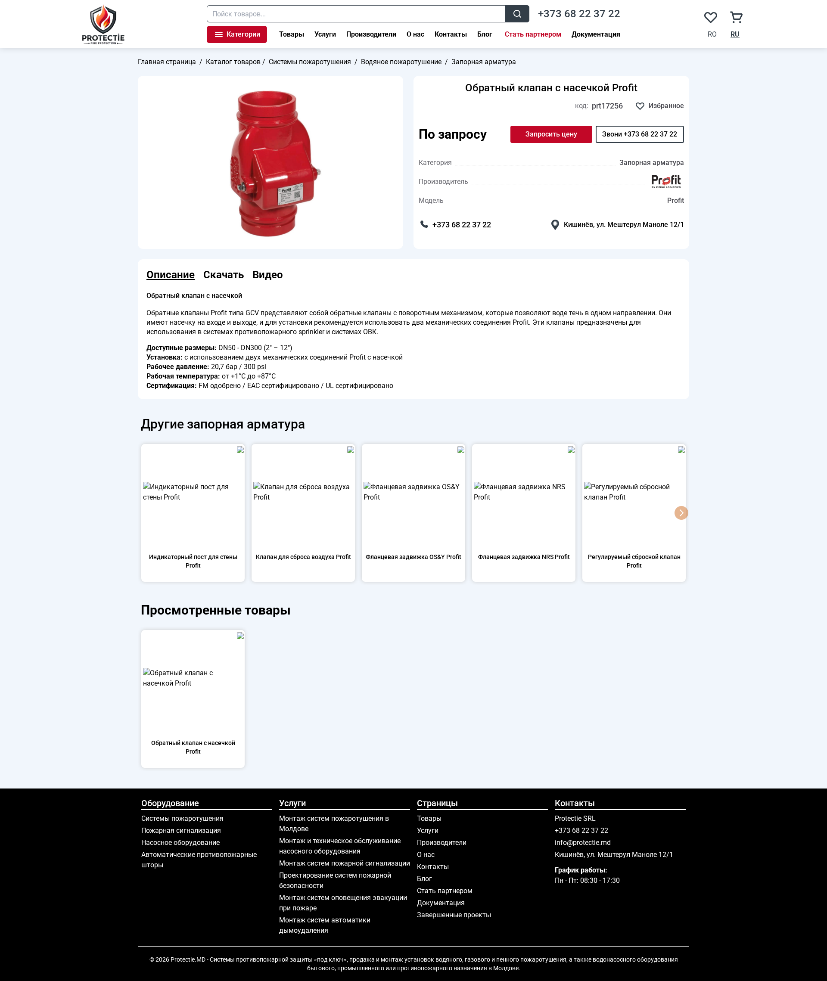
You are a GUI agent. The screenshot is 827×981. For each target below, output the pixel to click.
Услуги (325, 34)
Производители (371, 34)
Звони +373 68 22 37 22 (639, 134)
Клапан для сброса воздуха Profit (303, 556)
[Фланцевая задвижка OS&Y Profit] (413, 492)
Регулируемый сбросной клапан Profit (634, 561)
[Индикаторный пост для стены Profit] (193, 492)
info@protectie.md (583, 842)
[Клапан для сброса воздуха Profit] (303, 492)
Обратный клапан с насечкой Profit (551, 88)
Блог (484, 34)
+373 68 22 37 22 (579, 14)
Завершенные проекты (454, 915)
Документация (596, 34)
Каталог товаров (233, 62)
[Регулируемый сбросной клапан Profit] (634, 492)
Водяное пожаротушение (401, 62)
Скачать (223, 275)
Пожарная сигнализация (181, 830)
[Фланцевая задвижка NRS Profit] (523, 492)
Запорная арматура (483, 62)
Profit (675, 200)
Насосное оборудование (180, 842)
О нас (415, 34)
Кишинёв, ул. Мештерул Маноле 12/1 (624, 224)
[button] (681, 513)
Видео (267, 275)
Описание (170, 275)
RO (712, 34)
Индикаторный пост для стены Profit (193, 561)
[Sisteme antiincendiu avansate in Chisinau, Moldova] (103, 24)
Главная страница (167, 62)
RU (735, 34)
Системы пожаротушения (310, 62)
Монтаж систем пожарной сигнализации (344, 863)
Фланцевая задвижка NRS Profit (524, 556)
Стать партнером (533, 34)
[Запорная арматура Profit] (666, 181)
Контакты (451, 34)
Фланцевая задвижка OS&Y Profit (413, 556)
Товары (291, 34)
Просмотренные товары (214, 610)
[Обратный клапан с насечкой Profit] (193, 678)
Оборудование (170, 803)
